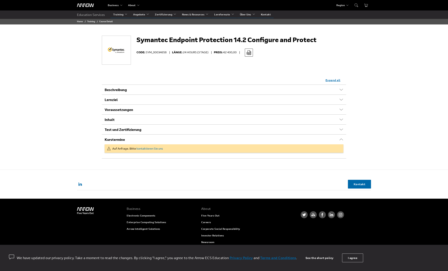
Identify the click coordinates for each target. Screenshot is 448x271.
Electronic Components (141, 215)
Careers (206, 222)
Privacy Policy (241, 258)
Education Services (91, 15)
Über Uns (245, 14)
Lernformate (222, 14)
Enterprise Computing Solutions (146, 222)
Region (340, 5)
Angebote (139, 14)
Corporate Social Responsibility (220, 228)
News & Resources (193, 14)
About (132, 5)
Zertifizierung (163, 14)
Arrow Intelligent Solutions (143, 228)
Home (80, 21)
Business (113, 5)
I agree (353, 258)
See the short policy (320, 258)
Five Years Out (210, 215)
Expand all (333, 80)
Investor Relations (212, 235)
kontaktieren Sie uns (149, 148)
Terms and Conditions (278, 258)
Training (118, 14)
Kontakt (266, 14)
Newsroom (207, 242)
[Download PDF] (249, 53)
